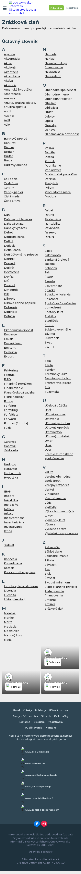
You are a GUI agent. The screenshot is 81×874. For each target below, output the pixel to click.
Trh (47, 387)
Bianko (9, 147)
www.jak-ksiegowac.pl (38, 786)
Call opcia (10, 179)
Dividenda (11, 290)
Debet (8, 232)
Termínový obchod (58, 378)
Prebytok (51, 183)
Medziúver (11, 631)
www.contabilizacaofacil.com (42, 809)
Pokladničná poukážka (61, 174)
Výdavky (50, 507)
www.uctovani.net (35, 763)
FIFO (7, 379)
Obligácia (51, 107)
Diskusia (39, 721)
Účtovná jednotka (57, 423)
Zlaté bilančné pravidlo (61, 587)
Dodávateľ (11, 312)
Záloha (49, 560)
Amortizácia (12, 94)
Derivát (9, 267)
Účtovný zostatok (57, 436)
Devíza (9, 276)
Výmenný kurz (55, 520)
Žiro (47, 569)
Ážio (7, 124)
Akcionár (10, 67)
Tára (48, 361)
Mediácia (10, 626)
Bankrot (10, 143)
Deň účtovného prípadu (21, 254)
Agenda (9, 54)
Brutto (8, 156)
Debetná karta (14, 237)
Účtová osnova (55, 414)
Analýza (9, 98)
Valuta (49, 472)
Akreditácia (12, 76)
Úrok (48, 445)
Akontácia (11, 72)
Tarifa (49, 365)
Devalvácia (11, 272)
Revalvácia (52, 228)
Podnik (50, 161)
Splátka (50, 290)
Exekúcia (10, 352)
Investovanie (13, 527)
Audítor (9, 116)
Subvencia (52, 338)
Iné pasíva (11, 504)
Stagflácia (51, 320)
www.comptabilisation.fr (39, 798)
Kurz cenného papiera (19, 572)
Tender (50, 369)
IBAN (7, 491)
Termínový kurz (56, 374)
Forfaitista (11, 414)
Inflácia (9, 509)
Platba (49, 157)
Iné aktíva (11, 500)
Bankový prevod (15, 138)
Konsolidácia (13, 563)
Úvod (16, 710)
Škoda (49, 277)
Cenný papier (13, 192)
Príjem (49, 187)
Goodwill (10, 446)
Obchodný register (58, 99)
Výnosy (50, 524)
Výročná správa (55, 529)
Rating (49, 215)
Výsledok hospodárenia (61, 533)
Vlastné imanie (55, 498)
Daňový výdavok (15, 228)
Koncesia (10, 559)
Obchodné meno (57, 94)
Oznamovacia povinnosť (62, 134)
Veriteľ (49, 489)
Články (27, 710)
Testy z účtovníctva (25, 716)
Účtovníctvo (53, 432)
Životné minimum (57, 582)
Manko (9, 617)
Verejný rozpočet (57, 485)
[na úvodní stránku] (24, 8)
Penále (50, 152)
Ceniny (9, 187)
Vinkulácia (52, 494)
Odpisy (50, 116)
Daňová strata (14, 223)
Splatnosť (51, 299)
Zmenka (50, 600)
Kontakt (51, 727)
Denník (9, 259)
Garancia (10, 441)
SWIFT (49, 347)
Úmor (48, 441)
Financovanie (13, 388)
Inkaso (9, 513)
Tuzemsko (52, 391)
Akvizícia (10, 85)
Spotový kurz (54, 312)
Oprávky (50, 125)
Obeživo (50, 103)
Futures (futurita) (16, 423)
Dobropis (10, 307)
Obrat (49, 112)
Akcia (8, 63)
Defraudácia (12, 250)
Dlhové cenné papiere (20, 303)
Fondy (8, 401)
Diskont (9, 285)
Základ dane (53, 551)
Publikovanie (33, 727)
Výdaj (48, 503)
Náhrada (50, 54)
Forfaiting (11, 410)
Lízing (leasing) (14, 599)
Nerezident (53, 76)
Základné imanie (56, 556)
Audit (7, 111)
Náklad (49, 58)
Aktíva (8, 80)
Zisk (48, 573)
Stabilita (50, 316)
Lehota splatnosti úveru (21, 586)
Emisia (8, 339)
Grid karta (11, 450)
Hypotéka (11, 477)
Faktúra (9, 375)
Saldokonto (53, 255)
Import (9, 496)
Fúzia (7, 428)
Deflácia (9, 245)
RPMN (49, 237)
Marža (8, 622)
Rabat (49, 210)
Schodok (51, 268)
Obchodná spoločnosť (60, 90)
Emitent (10, 347)
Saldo (48, 251)
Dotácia (9, 316)
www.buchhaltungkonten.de (41, 775)
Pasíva (49, 148)
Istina (8, 531)
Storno (49, 325)
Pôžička (50, 179)
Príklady (40, 710)
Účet (48, 410)
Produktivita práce (58, 192)
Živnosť (50, 578)
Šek (47, 272)
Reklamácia (53, 219)
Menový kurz (13, 635)
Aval (7, 120)
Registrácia (72, 8)
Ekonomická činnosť (18, 330)
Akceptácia (12, 58)
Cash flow (11, 183)
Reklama (24, 721)
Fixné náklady (14, 397)
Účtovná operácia (57, 427)
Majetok (10, 613)
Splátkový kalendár (58, 294)
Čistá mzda (11, 196)
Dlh (6, 294)
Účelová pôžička (56, 405)
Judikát (9, 545)
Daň (7, 215)
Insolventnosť (14, 518)
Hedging (10, 464)
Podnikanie (53, 165)
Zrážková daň (54, 608)
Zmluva (50, 604)
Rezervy (50, 232)
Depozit (9, 263)
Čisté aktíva (12, 201)
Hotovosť (10, 469)
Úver (48, 449)
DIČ (6, 281)
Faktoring (11, 370)
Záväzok (50, 565)
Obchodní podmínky (40, 851)
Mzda (8, 640)
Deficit (8, 241)
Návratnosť (52, 71)
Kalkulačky (61, 716)
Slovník (46, 716)
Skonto (50, 281)
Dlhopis (9, 298)
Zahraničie (52, 547)
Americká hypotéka (18, 89)
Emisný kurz (13, 343)
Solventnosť (53, 286)
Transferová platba (58, 383)
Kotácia (9, 568)
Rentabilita (52, 223)
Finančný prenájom (18, 383)
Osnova (50, 129)
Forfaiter (10, 405)
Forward (10, 419)
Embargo (10, 334)
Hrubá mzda (12, 473)
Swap (48, 342)
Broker (9, 152)
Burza (8, 160)
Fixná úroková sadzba (19, 392)
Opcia (49, 121)
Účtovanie (52, 419)
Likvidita (10, 595)
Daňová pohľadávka (18, 219)
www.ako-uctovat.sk (37, 751)
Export (9, 356)
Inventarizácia (14, 522)
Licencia (10, 590)
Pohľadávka (53, 170)
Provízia (50, 196)
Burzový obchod (15, 165)
